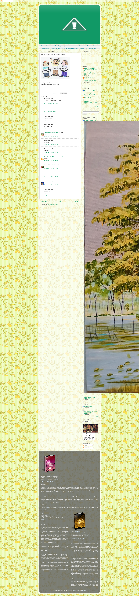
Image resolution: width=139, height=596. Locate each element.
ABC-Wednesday (88, 84)
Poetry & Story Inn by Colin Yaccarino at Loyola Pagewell (90, 69)
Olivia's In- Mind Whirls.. (90, 120)
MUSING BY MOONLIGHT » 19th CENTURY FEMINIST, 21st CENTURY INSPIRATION (90, 411)
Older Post (76, 201)
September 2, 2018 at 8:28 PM (51, 136)
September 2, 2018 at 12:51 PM (51, 120)
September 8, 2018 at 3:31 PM (51, 184)
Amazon (42, 519)
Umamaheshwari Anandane (50, 513)
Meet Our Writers (45, 48)
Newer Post (44, 201)
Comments (87, 447)
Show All (96, 106)
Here (56, 542)
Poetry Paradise (91, 45)
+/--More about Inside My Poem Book (49, 521)
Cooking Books (69, 45)
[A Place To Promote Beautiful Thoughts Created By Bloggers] (90, 432)
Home (42, 45)
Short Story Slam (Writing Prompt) (88, 48)
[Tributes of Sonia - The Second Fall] (48, 472)
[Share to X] (63, 93)
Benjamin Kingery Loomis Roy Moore (53, 181)
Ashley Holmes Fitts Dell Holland (52, 164)
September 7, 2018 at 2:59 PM (51, 160)
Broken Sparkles (88, 406)
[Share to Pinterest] (66, 93)
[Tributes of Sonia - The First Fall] (78, 530)
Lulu (58, 477)
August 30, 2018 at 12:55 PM (51, 103)
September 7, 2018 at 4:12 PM (51, 168)
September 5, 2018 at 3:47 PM (51, 144)
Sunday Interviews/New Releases (70, 48)
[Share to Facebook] (65, 93)
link (48, 507)
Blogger (84, 590)
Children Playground (58, 45)
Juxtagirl (74, 590)
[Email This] (61, 93)
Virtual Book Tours (55, 48)
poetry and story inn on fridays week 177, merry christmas (90, 94)
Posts (85, 445)
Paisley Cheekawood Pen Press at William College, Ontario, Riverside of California (90, 99)
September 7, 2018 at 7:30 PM (51, 176)
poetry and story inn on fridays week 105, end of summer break (90, 73)
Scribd (56, 479)
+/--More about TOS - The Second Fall (49, 481)
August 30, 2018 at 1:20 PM (50, 111)
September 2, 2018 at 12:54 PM (51, 128)
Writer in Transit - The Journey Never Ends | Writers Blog (89, 397)
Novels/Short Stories (80, 45)
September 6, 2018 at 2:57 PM (51, 152)
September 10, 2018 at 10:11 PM (51, 193)
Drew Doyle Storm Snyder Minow (52, 132)
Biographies (49, 45)
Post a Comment (46, 195)
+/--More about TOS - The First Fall (78, 538)
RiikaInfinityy (47, 475)
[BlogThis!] (62, 93)
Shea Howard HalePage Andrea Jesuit (53, 156)
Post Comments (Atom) (52, 204)
